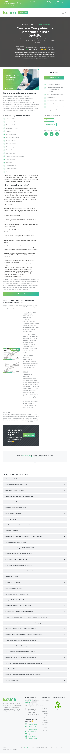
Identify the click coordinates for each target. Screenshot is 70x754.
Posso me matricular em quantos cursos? (16, 490)
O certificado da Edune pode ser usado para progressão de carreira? (23, 674)
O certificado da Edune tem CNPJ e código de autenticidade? (21, 628)
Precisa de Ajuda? (44, 716)
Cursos (32, 24)
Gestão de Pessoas (50, 124)
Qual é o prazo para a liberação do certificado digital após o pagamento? (24, 536)
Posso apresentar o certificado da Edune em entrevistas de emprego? (23, 623)
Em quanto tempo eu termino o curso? (15, 502)
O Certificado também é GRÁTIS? (14, 513)
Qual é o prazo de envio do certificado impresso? (18, 605)
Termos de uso (54, 749)
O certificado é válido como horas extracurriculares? (19, 525)
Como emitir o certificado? (12, 530)
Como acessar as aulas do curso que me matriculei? (19, 565)
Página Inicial (24, 24)
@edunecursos (32, 724)
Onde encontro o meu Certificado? (14, 588)
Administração (49, 120)
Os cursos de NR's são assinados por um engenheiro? (19, 553)
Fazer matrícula (29, 435)
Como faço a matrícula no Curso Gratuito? (16, 484)
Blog (43, 705)
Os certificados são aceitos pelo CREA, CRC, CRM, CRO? (19, 548)
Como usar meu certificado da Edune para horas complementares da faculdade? (26, 617)
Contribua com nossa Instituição (45, 729)
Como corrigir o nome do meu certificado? (16, 559)
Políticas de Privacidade (56, 748)
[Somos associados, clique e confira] (59, 704)
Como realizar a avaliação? (12, 576)
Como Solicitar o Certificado (12, 582)
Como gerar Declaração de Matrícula (14, 599)
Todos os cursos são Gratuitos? (13, 479)
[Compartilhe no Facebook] (46, 134)
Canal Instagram (32, 738)
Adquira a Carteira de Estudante (45, 722)
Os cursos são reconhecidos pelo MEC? (15, 507)
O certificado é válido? (10, 519)
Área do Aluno (23, 12)
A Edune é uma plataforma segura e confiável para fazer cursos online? (24, 571)
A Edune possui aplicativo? (12, 680)
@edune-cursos (32, 726)
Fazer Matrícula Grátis (21, 294)
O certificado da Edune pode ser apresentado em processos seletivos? (23, 663)
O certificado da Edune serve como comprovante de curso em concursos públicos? (27, 669)
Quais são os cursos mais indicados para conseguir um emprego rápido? (24, 634)
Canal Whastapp (32, 736)
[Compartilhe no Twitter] (52, 134)
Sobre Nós (44, 708)
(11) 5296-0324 (12, 4)
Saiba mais (14, 5)
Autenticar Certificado (45, 712)
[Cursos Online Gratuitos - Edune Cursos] (10, 12)
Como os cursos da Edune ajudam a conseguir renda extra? (21, 640)
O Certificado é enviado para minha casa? (16, 542)
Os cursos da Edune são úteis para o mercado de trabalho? (20, 657)
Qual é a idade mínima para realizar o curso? (17, 594)
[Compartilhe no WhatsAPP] (57, 134)
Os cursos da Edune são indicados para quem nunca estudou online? (23, 646)
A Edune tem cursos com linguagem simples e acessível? (20, 651)
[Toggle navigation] (62, 12)
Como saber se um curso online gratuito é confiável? (19, 611)
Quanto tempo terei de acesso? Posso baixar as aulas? (19, 496)
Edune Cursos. (27, 748)
